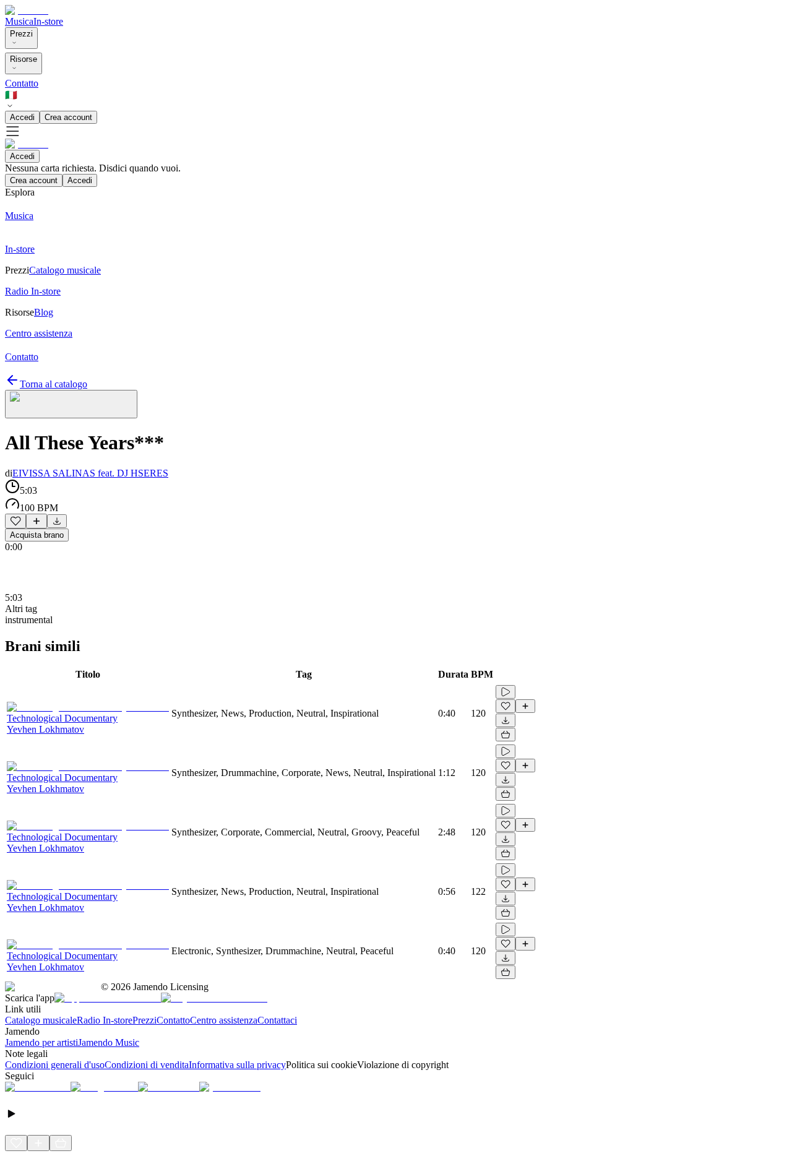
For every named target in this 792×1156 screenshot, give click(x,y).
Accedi (22, 117)
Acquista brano (37, 535)
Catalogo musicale (41, 1020)
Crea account (68, 117)
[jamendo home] (26, 10)
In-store (48, 21)
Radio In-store (104, 1020)
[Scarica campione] (57, 521)
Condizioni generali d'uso (55, 1064)
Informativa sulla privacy (237, 1064)
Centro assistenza (223, 1020)
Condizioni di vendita (147, 1064)
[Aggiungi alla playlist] (36, 521)
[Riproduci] (505, 692)
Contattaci (277, 1020)
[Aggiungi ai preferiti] (15, 521)
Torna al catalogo (53, 384)
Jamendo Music (108, 1042)
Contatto (21, 83)
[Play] (71, 404)
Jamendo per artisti (41, 1042)
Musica (19, 21)
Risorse (23, 59)
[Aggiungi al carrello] (505, 734)
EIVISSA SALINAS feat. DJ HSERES (90, 473)
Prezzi (21, 33)
